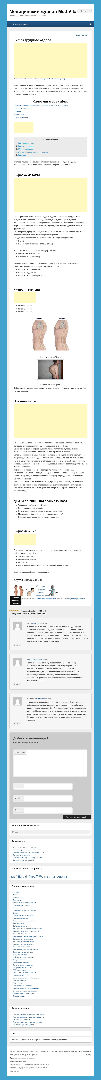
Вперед (85, 35)
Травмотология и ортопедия (23, 993)
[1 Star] (10, 611)
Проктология (17, 983)
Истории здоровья (19, 960)
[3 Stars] (14, 611)
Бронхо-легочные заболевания (24, 902)
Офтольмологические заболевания (26, 978)
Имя (16, 786)
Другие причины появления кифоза (33, 152)
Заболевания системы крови (23, 941)
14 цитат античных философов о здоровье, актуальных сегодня (41, 105)
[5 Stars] (18, 611)
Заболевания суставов (21, 947)
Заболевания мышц (20, 934)
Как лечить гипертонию (21, 855)
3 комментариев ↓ (58, 79)
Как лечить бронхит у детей (23, 860)
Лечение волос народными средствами (27, 857)
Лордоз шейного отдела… (15, 600)
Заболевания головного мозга (24, 921)
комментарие (37, 623)
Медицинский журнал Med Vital (43, 11)
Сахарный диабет (21, 108)
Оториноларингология (21, 975)
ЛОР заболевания (19, 970)
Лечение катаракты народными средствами (29, 852)
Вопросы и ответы (19, 908)
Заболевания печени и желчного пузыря (28, 936)
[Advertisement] (50, 60)
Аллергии (16, 895)
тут (35, 847)
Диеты (15, 913)
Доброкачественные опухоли (23, 915)
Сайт (17, 810)
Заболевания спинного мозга (23, 944)
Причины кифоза (25, 149)
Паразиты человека (20, 980)
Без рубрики (17, 900)
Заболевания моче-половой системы (26, 931)
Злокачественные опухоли (23, 952)
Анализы (16, 897)
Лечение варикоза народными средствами (28, 850)
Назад (77, 35)
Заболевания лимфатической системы (27, 928)
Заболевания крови (20, 926)
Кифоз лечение (24, 155)
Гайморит (18, 111)
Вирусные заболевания (21, 905)
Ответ (17, 645)
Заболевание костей (20, 918)
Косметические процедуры (23, 965)
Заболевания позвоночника (46, 598)
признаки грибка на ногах (61, 1051)
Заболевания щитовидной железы (25, 949)
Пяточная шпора (21, 117)
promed (47, 79)
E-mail (17, 798)
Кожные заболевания (21, 962)
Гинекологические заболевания (24, 910)
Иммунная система (20, 954)
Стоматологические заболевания (25, 991)
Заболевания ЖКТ (19, 923)
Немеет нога (19, 114)
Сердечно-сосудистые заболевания (26, 988)
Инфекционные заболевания (23, 957)
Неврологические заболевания (24, 972)
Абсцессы (16, 892)
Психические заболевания (22, 985)
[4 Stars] (16, 611)
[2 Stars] (12, 611)
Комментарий (20, 752)
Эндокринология (19, 996)
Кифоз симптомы (26, 143)
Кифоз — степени (26, 146)
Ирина (29, 659)
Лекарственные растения (22, 967)
